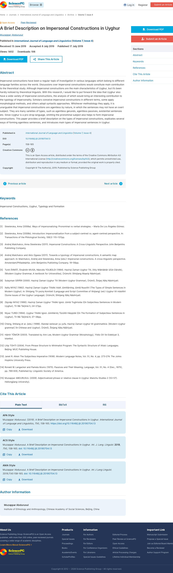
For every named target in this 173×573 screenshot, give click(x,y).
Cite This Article (141, 74)
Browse (34, 4)
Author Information (143, 80)
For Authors (88, 534)
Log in (130, 5)
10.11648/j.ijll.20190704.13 (38, 138)
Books (64, 548)
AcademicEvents (69, 552)
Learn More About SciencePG (15, 545)
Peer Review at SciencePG (124, 539)
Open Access (118, 543)
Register (143, 5)
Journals (12, 15)
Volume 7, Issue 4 (85, 15)
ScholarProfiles (68, 557)
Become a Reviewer (155, 548)
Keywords (138, 61)
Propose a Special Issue (157, 539)
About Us (5, 529)
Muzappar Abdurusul (11, 35)
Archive (70, 15)
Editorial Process (120, 534)
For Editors (88, 543)
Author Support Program (158, 552)
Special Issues (68, 539)
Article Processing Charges (124, 552)
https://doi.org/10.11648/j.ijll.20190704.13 (73, 423)
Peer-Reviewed (28, 22)
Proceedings (67, 543)
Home (2, 15)
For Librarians (89, 552)
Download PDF (15, 59)
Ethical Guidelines (120, 548)
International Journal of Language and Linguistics (42, 15)
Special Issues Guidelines (94, 557)
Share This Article (48, 59)
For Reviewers (89, 539)
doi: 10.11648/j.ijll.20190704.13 (35, 448)
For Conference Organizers (95, 548)
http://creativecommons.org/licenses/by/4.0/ (68, 159)
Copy (9, 429)
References (139, 67)
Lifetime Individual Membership (126, 557)
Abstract (137, 55)
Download (27, 429)
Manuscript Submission (157, 534)
